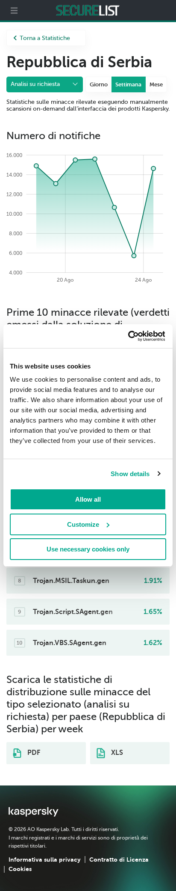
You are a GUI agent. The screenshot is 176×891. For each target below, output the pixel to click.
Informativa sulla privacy (45, 859)
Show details (130, 473)
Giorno (99, 84)
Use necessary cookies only (88, 549)
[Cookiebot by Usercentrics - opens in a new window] (127, 336)
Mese (156, 84)
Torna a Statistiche (45, 38)
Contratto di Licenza (119, 859)
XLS (116, 753)
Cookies (20, 868)
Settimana (128, 84)
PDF (33, 753)
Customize (83, 524)
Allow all (88, 499)
